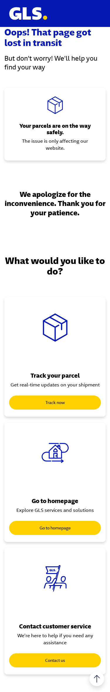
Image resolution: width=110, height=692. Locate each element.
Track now (55, 402)
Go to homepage (55, 528)
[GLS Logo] (27, 13)
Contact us (55, 660)
